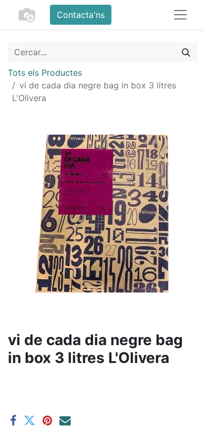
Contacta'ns (81, 14)
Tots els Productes (45, 72)
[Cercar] (186, 52)
